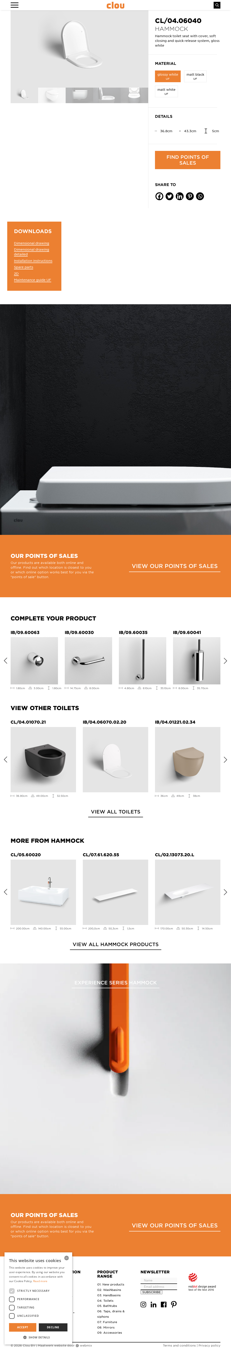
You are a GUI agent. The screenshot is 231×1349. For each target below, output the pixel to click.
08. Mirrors (106, 1327)
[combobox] (66, 1258)
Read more (40, 1281)
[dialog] (38, 1298)
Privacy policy (209, 1345)
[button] (38, 1337)
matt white (166, 91)
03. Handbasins (109, 1295)
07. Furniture (107, 1322)
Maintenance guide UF (32, 280)
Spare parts (23, 267)
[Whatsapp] (200, 196)
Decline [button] (53, 1327)
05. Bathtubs (107, 1306)
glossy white (167, 76)
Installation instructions (33, 261)
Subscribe (151, 1292)
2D (16, 273)
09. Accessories (109, 1332)
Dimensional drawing (31, 243)
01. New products (110, 1284)
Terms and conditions (179, 1345)
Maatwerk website (52, 1345)
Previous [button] (4, 660)
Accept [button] (22, 1327)
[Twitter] (169, 196)
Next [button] (227, 660)
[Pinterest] (190, 196)
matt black (195, 76)
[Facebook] (159, 196)
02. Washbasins (109, 1290)
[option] (79, 49)
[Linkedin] (180, 196)
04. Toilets (105, 1300)
